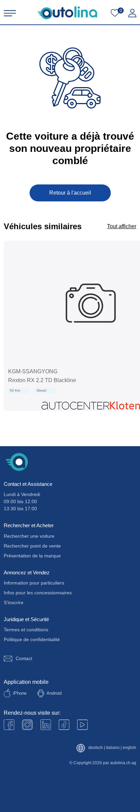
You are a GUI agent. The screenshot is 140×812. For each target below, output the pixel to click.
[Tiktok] (64, 724)
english (129, 748)
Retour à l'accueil (70, 193)
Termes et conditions (26, 629)
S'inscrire (13, 602)
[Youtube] (27, 724)
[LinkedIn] (45, 724)
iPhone (20, 693)
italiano (113, 748)
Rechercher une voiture (29, 536)
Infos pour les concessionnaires (38, 592)
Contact (24, 658)
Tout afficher (121, 226)
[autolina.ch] (67, 12)
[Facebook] (9, 724)
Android (54, 693)
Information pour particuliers (34, 583)
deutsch (95, 748)
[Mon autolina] (132, 13)
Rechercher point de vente (32, 546)
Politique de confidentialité (32, 639)
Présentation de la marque (32, 555)
